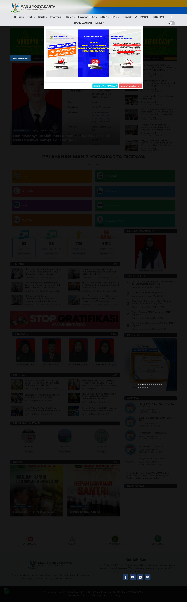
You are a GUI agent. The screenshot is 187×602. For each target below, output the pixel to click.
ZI (136, 17)
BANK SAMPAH (83, 23)
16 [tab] (142, 387)
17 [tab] (143, 387)
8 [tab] (151, 384)
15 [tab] (140, 387)
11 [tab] (157, 384)
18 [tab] (145, 387)
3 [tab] (142, 384)
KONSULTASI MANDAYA (105, 86)
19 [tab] (147, 387)
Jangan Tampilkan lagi (130, 86)
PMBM (144, 17)
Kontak (127, 17)
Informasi (55, 17)
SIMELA (99, 23)
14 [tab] (138, 387)
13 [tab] (161, 384)
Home (20, 17)
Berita (41, 17)
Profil (30, 17)
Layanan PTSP (86, 17)
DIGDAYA (158, 17)
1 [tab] (138, 384)
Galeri (69, 17)
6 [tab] (147, 384)
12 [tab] (159, 384)
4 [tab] (143, 384)
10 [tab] (155, 384)
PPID (114, 17)
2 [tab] (140, 384)
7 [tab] (149, 384)
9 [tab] (153, 384)
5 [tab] (145, 384)
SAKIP (103, 17)
